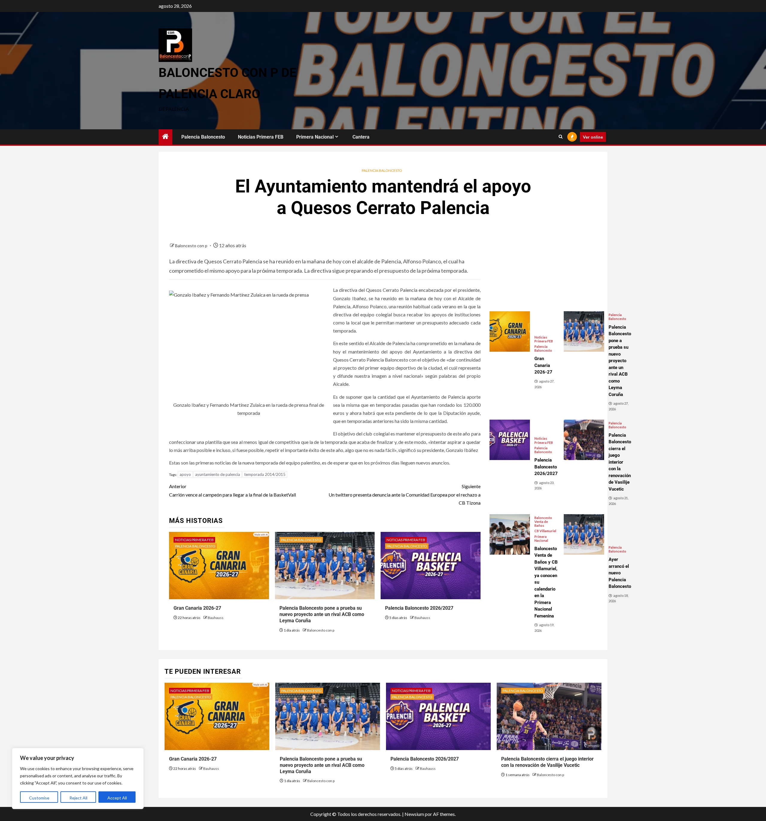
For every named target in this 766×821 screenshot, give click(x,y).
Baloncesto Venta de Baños (543, 521)
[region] (78, 778)
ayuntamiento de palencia (217, 474)
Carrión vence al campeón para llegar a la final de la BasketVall (232, 490)
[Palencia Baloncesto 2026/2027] (510, 440)
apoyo (185, 474)
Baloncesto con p (191, 245)
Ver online (593, 136)
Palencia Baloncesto (203, 137)
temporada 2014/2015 (264, 474)
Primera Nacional (315, 137)
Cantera (361, 137)
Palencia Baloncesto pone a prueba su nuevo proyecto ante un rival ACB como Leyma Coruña (321, 614)
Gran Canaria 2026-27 (197, 608)
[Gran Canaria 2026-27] (510, 331)
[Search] (560, 136)
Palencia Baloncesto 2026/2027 (419, 608)
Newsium (414, 814)
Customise (39, 797)
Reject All (78, 797)
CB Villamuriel (545, 531)
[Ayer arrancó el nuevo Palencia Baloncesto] (584, 534)
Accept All (117, 797)
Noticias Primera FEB (260, 137)
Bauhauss (216, 617)
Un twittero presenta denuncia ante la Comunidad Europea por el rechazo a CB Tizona (404, 494)
